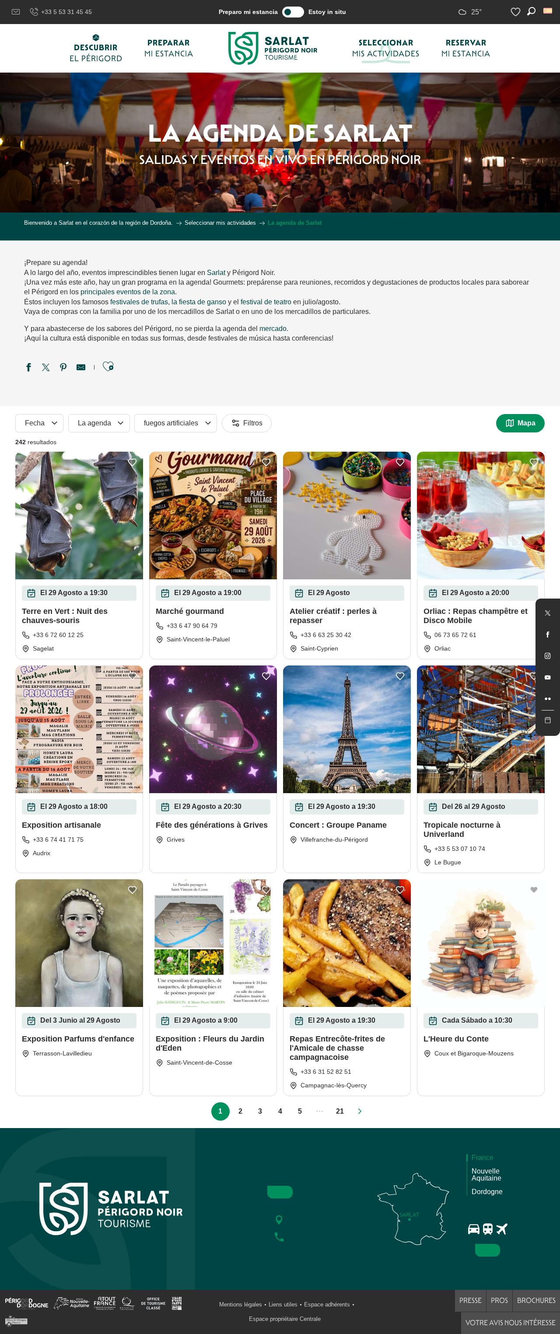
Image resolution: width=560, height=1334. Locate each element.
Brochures (536, 1300)
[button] (548, 10)
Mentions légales (240, 1304)
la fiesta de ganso (199, 302)
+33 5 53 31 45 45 (66, 11)
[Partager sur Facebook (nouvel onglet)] (28, 368)
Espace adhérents (327, 1304)
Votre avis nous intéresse (511, 1322)
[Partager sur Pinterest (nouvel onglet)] (63, 368)
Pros (499, 1300)
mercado (273, 328)
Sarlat (216, 272)
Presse (470, 1300)
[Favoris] (517, 12)
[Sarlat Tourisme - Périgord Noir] (273, 48)
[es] (548, 10)
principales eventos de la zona (127, 292)
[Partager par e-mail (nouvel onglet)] (81, 368)
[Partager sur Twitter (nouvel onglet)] (46, 368)
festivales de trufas (139, 302)
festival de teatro (266, 302)
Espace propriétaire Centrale (285, 1319)
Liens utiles (283, 1304)
